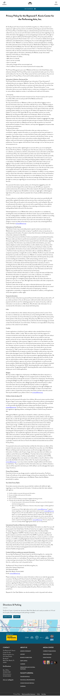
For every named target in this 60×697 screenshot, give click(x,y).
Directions (7, 616)
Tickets (4, 4)
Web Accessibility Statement (28, 694)
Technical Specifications (27, 680)
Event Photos (47, 657)
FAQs (38, 694)
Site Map (43, 694)
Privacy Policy (16, 694)
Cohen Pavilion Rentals (27, 683)
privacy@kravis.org (42, 509)
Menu (56, 4)
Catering (23, 686)
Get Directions (7, 666)
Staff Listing (23, 661)
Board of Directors (26, 657)
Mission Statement (25, 651)
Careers (22, 664)
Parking (16, 616)
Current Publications (49, 651)
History (22, 654)
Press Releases (47, 654)
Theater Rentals (25, 676)
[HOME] (30, 3)
